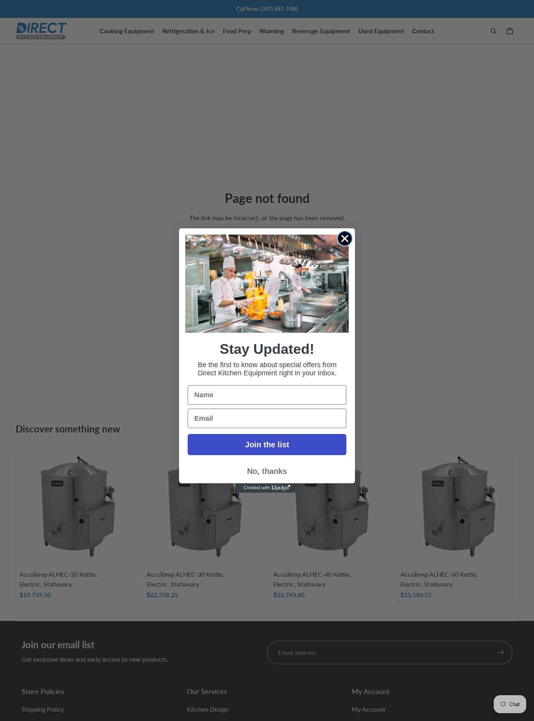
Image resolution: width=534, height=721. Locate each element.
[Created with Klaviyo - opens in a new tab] (267, 488)
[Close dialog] (345, 238)
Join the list (267, 444)
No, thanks (267, 471)
